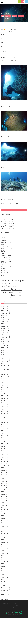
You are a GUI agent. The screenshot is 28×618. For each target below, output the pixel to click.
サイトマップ (15, 605)
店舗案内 (4, 603)
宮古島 (22, 281)
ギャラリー (17, 603)
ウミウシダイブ (12, 292)
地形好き (4, 281)
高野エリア (4, 292)
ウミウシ (17, 281)
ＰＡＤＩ (4, 283)
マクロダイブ (18, 289)
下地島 (9, 283)
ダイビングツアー (12, 286)
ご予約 (24, 603)
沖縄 (20, 295)
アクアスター (5, 298)
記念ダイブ (15, 295)
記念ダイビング (16, 283)
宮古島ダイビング (6, 14)
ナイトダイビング (6, 289)
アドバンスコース (6, 295)
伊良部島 (20, 292)
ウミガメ (12, 298)
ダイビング (10, 281)
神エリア (4, 286)
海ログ (8, 10)
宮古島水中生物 (16, 14)
